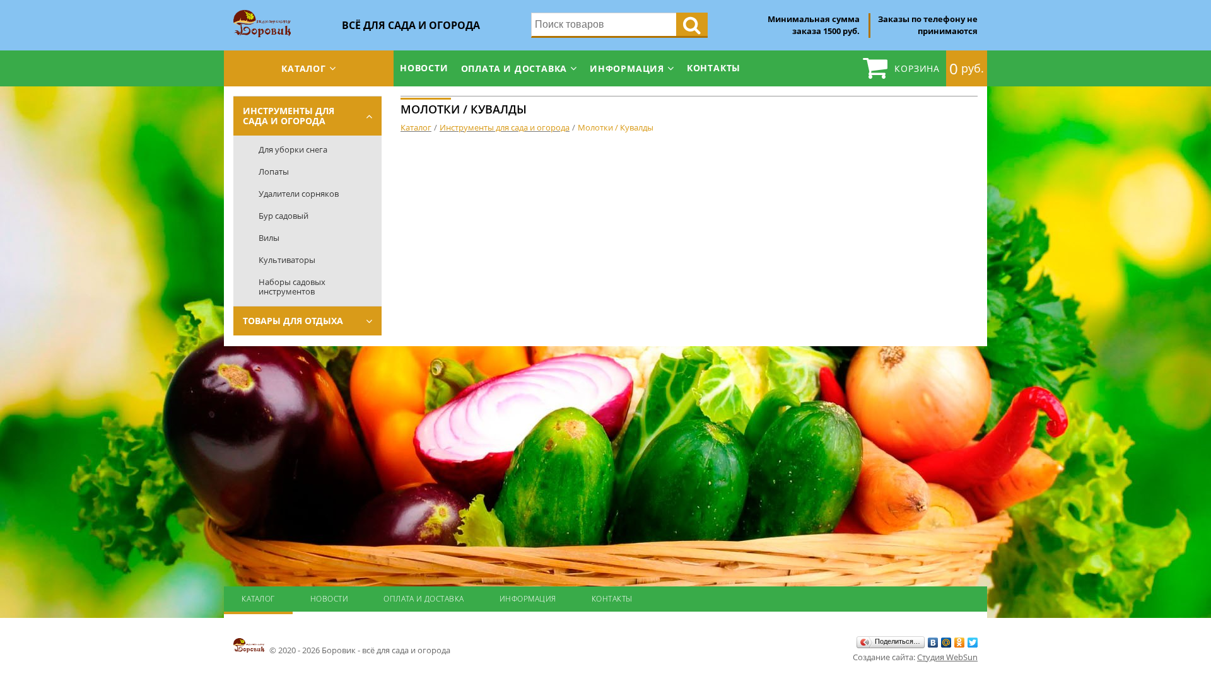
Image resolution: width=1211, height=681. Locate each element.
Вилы (269, 237)
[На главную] (262, 14)
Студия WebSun (947, 657)
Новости (424, 68)
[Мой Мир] (946, 642)
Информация (627, 68)
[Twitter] (973, 642)
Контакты (713, 68)
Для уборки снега (293, 149)
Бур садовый (283, 215)
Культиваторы (287, 259)
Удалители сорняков (299, 193)
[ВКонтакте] (933, 642)
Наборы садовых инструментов (292, 286)
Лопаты (274, 171)
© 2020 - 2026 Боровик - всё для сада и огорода (358, 650)
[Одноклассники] (959, 642)
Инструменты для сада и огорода (288, 116)
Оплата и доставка (514, 68)
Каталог (303, 68)
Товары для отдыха (293, 321)
